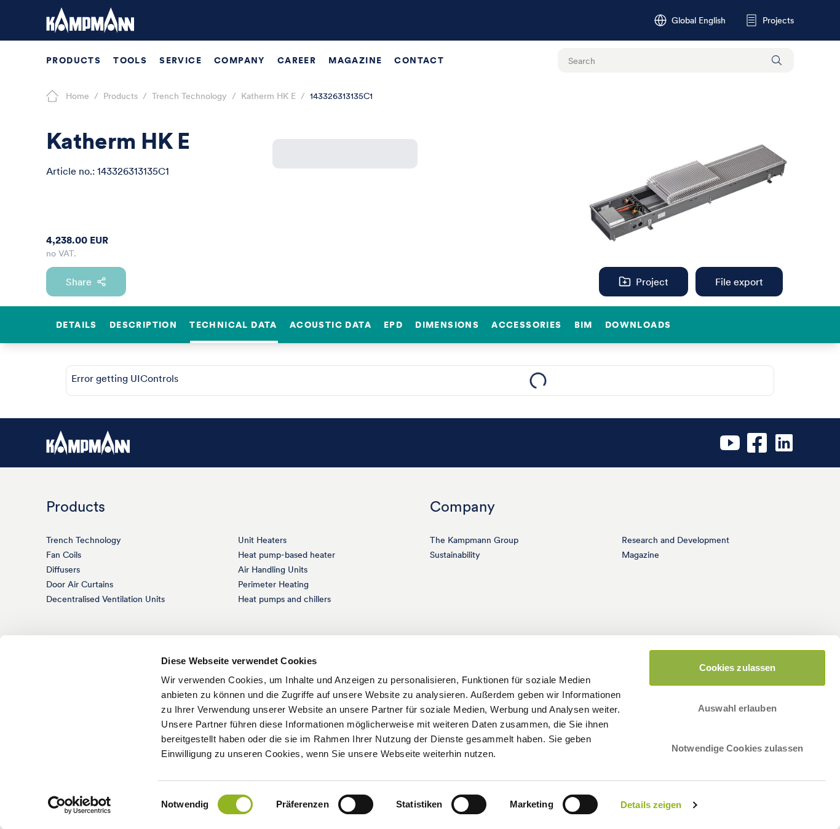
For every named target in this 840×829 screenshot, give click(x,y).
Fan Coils (63, 554)
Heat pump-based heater (286, 554)
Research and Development (675, 539)
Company (239, 60)
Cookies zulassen (737, 667)
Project (652, 282)
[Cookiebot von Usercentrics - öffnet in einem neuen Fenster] (79, 805)
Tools (130, 60)
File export (739, 282)
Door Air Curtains (79, 584)
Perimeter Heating (273, 584)
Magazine (355, 60)
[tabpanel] (538, 381)
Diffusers (63, 569)
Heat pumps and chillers (284, 599)
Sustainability (455, 554)
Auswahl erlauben (737, 708)
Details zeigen (650, 804)
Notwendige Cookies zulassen (737, 748)
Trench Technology (83, 539)
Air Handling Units (272, 569)
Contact (419, 60)
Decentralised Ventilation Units (105, 599)
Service (180, 60)
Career (296, 60)
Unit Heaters (262, 539)
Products (73, 60)
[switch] (355, 804)
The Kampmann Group (474, 539)
